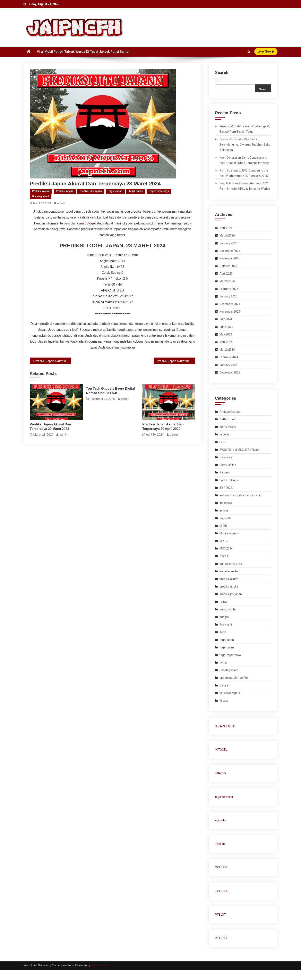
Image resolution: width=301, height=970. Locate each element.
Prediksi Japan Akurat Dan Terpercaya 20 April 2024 (163, 427)
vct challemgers (230, 693)
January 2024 (228, 365)
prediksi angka (64, 191)
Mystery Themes (100, 965)
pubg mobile (227, 609)
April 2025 (226, 273)
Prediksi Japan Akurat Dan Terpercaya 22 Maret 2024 (53, 361)
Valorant (225, 685)
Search (221, 72)
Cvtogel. (90, 223)
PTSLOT (220, 914)
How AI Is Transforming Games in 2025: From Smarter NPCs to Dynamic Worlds (245, 186)
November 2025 (230, 258)
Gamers (225, 472)
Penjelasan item (230, 571)
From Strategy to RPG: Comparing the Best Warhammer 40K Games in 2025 (244, 173)
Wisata (224, 700)
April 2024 (226, 342)
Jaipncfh (225, 518)
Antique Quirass (230, 411)
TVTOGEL (221, 891)
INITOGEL (221, 749)
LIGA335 (220, 773)
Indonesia (226, 503)
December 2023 (230, 372)
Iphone (224, 510)
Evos (223, 442)
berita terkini (228, 426)
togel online (136, 191)
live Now (264, 51)
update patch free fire (234, 677)
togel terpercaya (159, 191)
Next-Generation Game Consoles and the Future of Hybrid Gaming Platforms (244, 160)
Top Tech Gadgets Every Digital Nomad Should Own (110, 391)
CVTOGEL (221, 867)
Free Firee (226, 457)
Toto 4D (220, 844)
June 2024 (226, 327)
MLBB (223, 525)
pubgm (224, 617)
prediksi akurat (41, 191)
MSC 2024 (226, 548)
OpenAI (224, 556)
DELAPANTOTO (225, 726)
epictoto (220, 820)
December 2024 (230, 304)
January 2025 (228, 296)
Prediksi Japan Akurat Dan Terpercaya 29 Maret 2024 (50, 427)
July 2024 (226, 319)
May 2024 (226, 334)
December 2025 (230, 250)
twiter (223, 662)
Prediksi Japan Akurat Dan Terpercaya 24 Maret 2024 (176, 361)
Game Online (228, 464)
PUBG (223, 601)
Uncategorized (40, 196)
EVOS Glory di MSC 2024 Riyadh (240, 449)
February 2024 (229, 357)
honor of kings (229, 480)
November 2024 (230, 311)
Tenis (223, 632)
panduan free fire (231, 563)
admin (61, 203)
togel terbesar (224, 796)
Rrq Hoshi (226, 624)
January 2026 (228, 243)
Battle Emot (227, 419)
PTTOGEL (221, 938)
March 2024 (227, 349)
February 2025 (229, 288)
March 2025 (227, 281)
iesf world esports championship (240, 495)
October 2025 (228, 266)
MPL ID (224, 541)
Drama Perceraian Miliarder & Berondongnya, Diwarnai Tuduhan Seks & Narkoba (245, 144)
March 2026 (227, 235)
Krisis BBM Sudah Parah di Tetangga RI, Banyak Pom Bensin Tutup (245, 129)
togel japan (115, 191)
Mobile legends (229, 533)
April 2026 (226, 228)
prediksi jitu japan (91, 191)
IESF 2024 (226, 487)
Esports (224, 434)
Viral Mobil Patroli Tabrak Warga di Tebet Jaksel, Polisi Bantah (83, 52)
